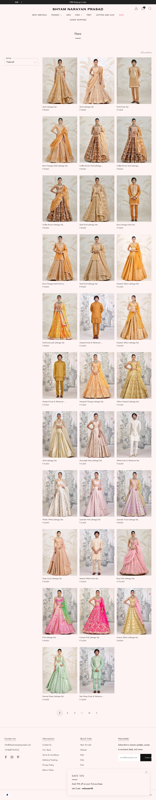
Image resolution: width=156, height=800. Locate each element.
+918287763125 (12, 749)
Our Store (47, 749)
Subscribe (148, 757)
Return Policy (48, 770)
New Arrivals (39, 15)
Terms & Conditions (51, 754)
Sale (121, 15)
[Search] (149, 8)
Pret (89, 15)
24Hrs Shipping (78, 19)
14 (89, 713)
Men (68, 15)
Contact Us (47, 744)
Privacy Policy (48, 765)
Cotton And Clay (105, 15)
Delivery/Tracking (50, 759)
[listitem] (78, 2)
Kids (77, 15)
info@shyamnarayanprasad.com (18, 744)
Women (55, 15)
